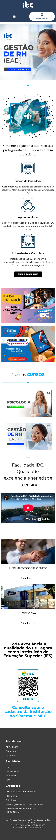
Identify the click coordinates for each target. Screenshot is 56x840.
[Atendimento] (42, 14)
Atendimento (42, 18)
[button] (14, 16)
